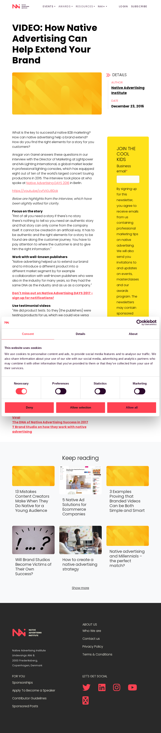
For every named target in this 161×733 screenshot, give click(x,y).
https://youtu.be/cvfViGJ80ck (35, 191)
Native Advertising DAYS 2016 (47, 183)
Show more (80, 588)
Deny (29, 407)
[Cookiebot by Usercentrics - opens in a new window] (139, 322)
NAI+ (101, 6)
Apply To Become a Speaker (33, 690)
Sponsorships (22, 682)
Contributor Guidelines (29, 698)
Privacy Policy (92, 646)
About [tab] (133, 334)
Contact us (91, 638)
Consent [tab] (28, 334)
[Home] (20, 6)
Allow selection (80, 407)
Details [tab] (80, 334)
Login (123, 6)
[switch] (60, 391)
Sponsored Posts (25, 706)
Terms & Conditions (97, 654)
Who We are (91, 631)
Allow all (132, 407)
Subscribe (139, 6)
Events (48, 6)
